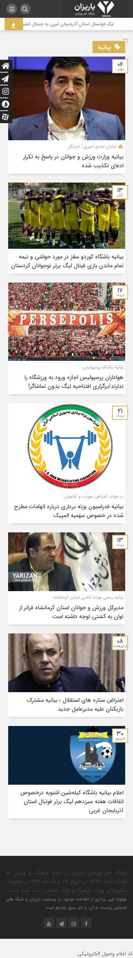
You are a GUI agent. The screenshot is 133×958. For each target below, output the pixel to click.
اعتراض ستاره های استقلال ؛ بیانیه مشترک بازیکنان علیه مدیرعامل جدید (75, 705)
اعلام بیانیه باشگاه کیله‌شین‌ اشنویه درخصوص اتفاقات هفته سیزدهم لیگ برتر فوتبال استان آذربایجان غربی (71, 801)
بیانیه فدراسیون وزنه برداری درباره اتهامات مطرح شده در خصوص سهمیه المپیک (68, 511)
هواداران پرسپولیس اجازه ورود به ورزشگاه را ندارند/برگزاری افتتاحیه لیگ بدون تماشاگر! (73, 382)
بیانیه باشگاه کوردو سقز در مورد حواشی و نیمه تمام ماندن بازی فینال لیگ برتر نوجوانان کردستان (67, 261)
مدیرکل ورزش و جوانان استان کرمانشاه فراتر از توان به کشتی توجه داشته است (71, 612)
